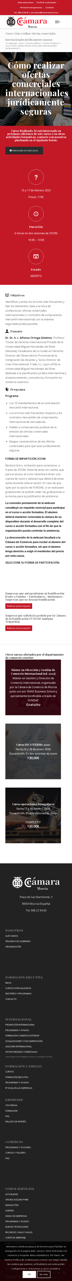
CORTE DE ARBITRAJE (15, 1237)
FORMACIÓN (11, 1110)
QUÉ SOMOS (11, 935)
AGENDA (9, 1210)
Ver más (44, 1274)
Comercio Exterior (51, 43)
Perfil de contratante (46, 2)
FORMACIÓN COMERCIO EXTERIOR (22, 1035)
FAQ (7, 1116)
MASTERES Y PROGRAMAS (18, 993)
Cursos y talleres (33, 43)
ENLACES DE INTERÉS (15, 1121)
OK (29, 1274)
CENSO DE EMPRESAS (16, 1216)
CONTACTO (11, 999)
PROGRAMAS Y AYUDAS (17, 1030)
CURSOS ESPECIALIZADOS (18, 988)
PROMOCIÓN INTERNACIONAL (20, 1024)
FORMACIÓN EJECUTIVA (16, 1077)
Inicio (21, 43)
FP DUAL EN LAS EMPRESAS (18, 1088)
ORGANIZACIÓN (13, 946)
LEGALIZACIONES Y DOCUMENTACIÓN (24, 1041)
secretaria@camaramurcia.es (44, 12)
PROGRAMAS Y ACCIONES (18, 1147)
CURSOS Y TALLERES (15, 1152)
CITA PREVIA (11, 1105)
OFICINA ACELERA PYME (16, 1199)
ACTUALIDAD (11, 1194)
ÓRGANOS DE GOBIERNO (17, 941)
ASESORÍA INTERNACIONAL (18, 1046)
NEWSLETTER (11, 1205)
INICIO (8, 982)
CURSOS (9, 1071)
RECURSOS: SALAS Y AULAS (18, 1232)
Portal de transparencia (31, 7)
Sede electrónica (25, 2)
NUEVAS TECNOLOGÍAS (16, 1226)
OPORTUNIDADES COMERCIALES (21, 1051)
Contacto (50, 7)
